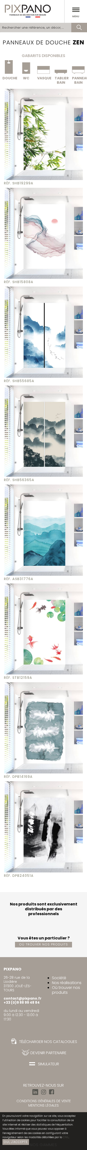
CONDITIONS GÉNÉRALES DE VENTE (43, 1101)
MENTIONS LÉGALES (43, 1105)
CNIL (66, 1137)
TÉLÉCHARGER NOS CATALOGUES (47, 1041)
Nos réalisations (66, 983)
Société (59, 978)
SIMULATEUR (47, 1064)
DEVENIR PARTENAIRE (47, 1053)
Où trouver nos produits (43, 944)
